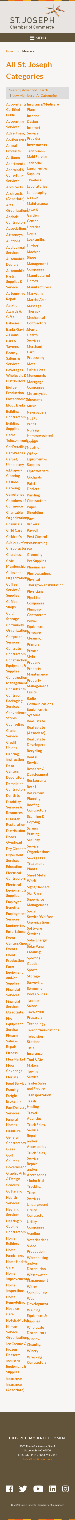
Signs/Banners (38, 887)
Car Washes (15, 453)
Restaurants (37, 780)
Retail (31, 787)
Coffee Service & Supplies (13, 589)
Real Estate (36, 721)
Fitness (12, 1053)
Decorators (15, 777)
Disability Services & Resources (14, 807)
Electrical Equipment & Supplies (16, 890)
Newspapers (37, 412)
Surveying (35, 982)
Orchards (34, 477)
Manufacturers (39, 287)
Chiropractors (17, 548)
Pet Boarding (37, 543)
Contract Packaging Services (14, 700)
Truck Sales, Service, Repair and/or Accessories (36, 1136)
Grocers (12, 1185)
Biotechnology (17, 399)
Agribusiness (16, 139)
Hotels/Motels (18, 1320)
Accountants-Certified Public (17, 109)
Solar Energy (37, 940)
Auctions (13, 241)
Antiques (13, 157)
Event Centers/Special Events (18, 943)
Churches (13, 554)
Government (16, 1167)
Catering (13, 488)
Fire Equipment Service (14, 1024)
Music (31, 406)
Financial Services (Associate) (15, 1006)
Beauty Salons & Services (13, 358)
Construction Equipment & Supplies (16, 665)
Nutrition (34, 447)
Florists (12, 1077)
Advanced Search (35, 90)
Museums (34, 400)
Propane (33, 662)
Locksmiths (36, 239)
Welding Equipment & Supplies (37, 1315)
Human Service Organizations (17, 1332)
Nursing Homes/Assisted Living (40, 435)
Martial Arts (36, 300)
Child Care (14, 530)
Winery (32, 1351)
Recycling (34, 751)
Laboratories (37, 186)
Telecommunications (43, 1030)
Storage (33, 976)
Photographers (39, 573)
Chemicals (14, 524)
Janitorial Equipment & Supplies (37, 168)
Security (33, 840)
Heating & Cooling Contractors (16, 1226)
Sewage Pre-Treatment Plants (37, 863)
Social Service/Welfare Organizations (40, 916)
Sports (32, 970)
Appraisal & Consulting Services (15, 175)
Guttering (14, 1191)
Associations (16, 228)
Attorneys (14, 235)
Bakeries (13, 323)
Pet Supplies (36, 561)
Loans (31, 233)
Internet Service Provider (34, 133)
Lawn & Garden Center (33, 215)
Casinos (12, 482)
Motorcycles (37, 393)
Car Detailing (16, 447)
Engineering (15, 925)
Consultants (16, 689)
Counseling (15, 724)
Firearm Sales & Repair (12, 1041)
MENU (40, 38)
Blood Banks (16, 405)
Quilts (32, 692)
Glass (10, 1149)
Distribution (15, 831)
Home (9, 51)
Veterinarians (37, 1240)
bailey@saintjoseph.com (37, 1459)
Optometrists (38, 471)
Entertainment (17, 931)
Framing (12, 1090)
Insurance (14, 1378)
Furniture (13, 1131)
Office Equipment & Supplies (37, 459)
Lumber (32, 246)
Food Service (16, 1083)
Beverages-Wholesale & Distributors (16, 375)
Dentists (13, 795)
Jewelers (34, 180)
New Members (23, 95)
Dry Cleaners (16, 849)
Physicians (35, 591)
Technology (36, 1024)
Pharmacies (36, 567)
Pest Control (37, 537)
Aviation (12, 305)
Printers (33, 644)
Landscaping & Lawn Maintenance (37, 198)
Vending (33, 1233)
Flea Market (15, 1059)
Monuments (36, 375)
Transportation (39, 1095)
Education (14, 866)
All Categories (47, 95)
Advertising (15, 133)
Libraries (33, 227)
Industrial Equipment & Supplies (16, 1366)
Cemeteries (15, 494)
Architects (14, 187)
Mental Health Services (33, 335)
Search (14, 90)
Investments (37, 145)
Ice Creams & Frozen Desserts (16, 1349)
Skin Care (34, 893)
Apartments (15, 164)
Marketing (35, 293)
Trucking (34, 1186)
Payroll (32, 530)
